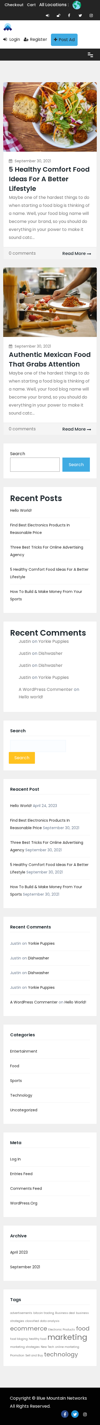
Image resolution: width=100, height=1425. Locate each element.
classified (32, 1321)
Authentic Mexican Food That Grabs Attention (50, 359)
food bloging (19, 1339)
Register (38, 39)
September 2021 (25, 1267)
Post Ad (67, 40)
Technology (21, 1095)
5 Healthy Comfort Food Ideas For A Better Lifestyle (49, 179)
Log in (15, 1159)
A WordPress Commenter (46, 689)
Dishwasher (50, 653)
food (83, 1328)
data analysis (49, 1321)
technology (61, 1354)
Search (17, 454)
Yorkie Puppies (53, 641)
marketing (67, 1337)
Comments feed (26, 1188)
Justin (25, 641)
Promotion (17, 1355)
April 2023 (19, 1252)
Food (14, 1066)
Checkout (14, 4)
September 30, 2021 (33, 161)
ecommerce (28, 1328)
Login (14, 39)
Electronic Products (61, 1330)
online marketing (67, 1347)
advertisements (21, 1313)
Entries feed (21, 1173)
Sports (16, 1080)
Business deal (65, 1313)
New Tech (47, 1347)
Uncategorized (23, 1110)
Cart (31, 4)
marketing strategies (25, 1347)
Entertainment (23, 1051)
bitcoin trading (43, 1313)
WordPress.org (23, 1203)
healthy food (37, 1339)
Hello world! (21, 510)
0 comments (22, 253)
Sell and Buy (34, 1355)
